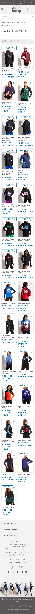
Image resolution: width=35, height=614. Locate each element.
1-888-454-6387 (19, 567)
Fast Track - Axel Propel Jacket (24, 240)
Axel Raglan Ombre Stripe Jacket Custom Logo (25, 337)
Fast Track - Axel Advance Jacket (7, 272)
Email (10, 562)
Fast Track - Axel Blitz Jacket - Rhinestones (7, 139)
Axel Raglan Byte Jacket (24, 104)
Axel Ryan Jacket (24, 303)
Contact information (13, 609)
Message (17, 562)
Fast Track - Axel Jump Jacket (24, 206)
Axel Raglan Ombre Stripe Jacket (8, 372)
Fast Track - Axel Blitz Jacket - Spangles (7, 70)
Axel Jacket (5, 474)
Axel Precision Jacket (6, 407)
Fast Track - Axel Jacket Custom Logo (9, 205)
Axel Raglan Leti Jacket (24, 171)
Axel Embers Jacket (8, 507)
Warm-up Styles (20, 22)
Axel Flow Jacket (24, 474)
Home (3, 22)
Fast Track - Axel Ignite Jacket (7, 240)
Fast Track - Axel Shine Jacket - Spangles (24, 139)
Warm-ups (10, 22)
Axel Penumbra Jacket (23, 407)
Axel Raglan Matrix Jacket (8, 103)
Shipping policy (26, 606)
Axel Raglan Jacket (25, 371)
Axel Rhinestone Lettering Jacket (7, 336)
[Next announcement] (31, 2)
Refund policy (17, 606)
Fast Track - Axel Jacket (24, 272)
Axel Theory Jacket (8, 303)
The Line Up (17, 599)
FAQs (24, 562)
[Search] (33, 16)
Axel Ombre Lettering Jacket (7, 441)
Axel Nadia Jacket (24, 440)
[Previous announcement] (3, 2)
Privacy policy (8, 606)
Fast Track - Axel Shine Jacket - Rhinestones (7, 173)
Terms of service (24, 609)
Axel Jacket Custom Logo (25, 68)
